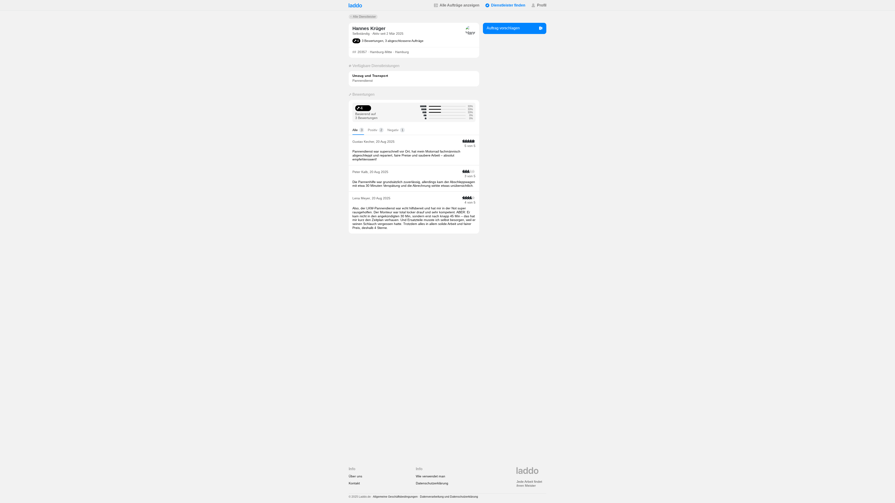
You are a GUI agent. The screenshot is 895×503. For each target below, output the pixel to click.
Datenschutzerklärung (432, 483)
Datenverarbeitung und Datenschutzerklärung (449, 496)
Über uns (355, 476)
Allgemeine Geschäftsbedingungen (395, 496)
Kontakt (354, 483)
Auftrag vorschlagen (503, 28)
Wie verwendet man (430, 476)
